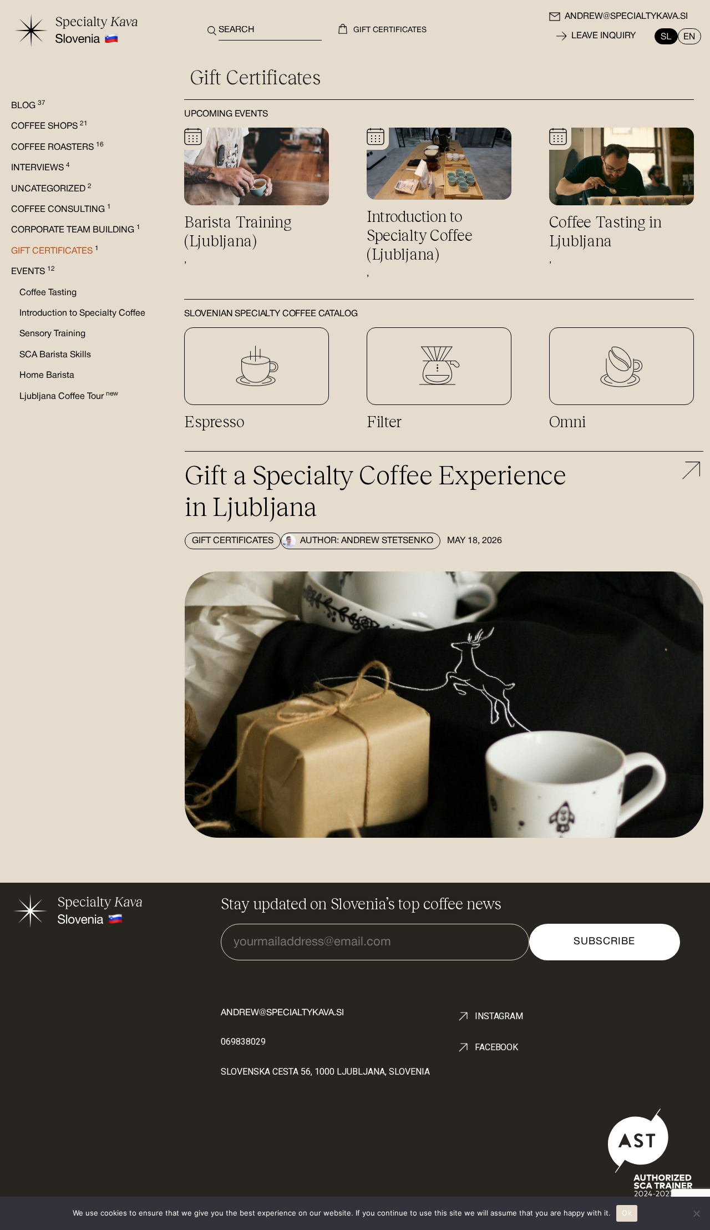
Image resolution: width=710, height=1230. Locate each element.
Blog (28, 106)
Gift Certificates (232, 541)
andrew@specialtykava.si (626, 17)
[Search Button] (209, 31)
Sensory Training (52, 334)
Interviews (40, 168)
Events (33, 272)
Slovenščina (669, 36)
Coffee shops (49, 126)
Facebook (496, 1047)
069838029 (243, 1041)
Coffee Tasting (48, 293)
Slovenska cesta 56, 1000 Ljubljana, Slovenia (325, 1071)
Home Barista (46, 375)
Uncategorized (51, 189)
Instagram (499, 1016)
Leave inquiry (603, 36)
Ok (627, 1212)
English (687, 36)
